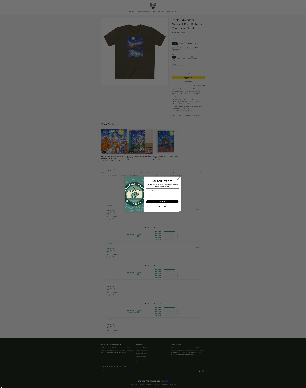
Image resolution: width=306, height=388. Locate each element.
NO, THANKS (162, 206)
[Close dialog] (178, 178)
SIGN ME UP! (162, 201)
